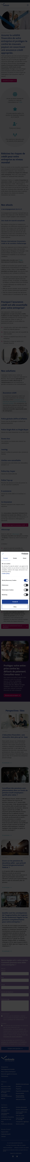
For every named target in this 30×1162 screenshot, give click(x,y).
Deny (15, 606)
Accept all (15, 601)
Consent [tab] (5, 558)
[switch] (26, 585)
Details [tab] (15, 558)
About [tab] (24, 558)
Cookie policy (6, 573)
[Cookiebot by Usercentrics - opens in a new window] (21, 554)
